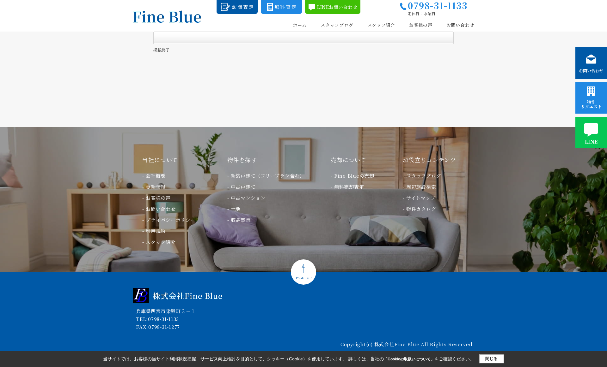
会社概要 (156, 175)
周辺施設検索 (421, 186)
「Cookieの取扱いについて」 (409, 359)
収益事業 (241, 219)
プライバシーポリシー (171, 219)
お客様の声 (420, 25)
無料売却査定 (349, 186)
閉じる (491, 358)
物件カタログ (421, 208)
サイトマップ (421, 197)
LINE (591, 141)
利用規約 (156, 231)
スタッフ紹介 (381, 25)
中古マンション (248, 197)
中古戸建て (243, 186)
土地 (236, 208)
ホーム (300, 25)
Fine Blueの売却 (354, 175)
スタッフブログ (337, 25)
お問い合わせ (460, 25)
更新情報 (156, 186)
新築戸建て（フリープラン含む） (268, 175)
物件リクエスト (591, 104)
